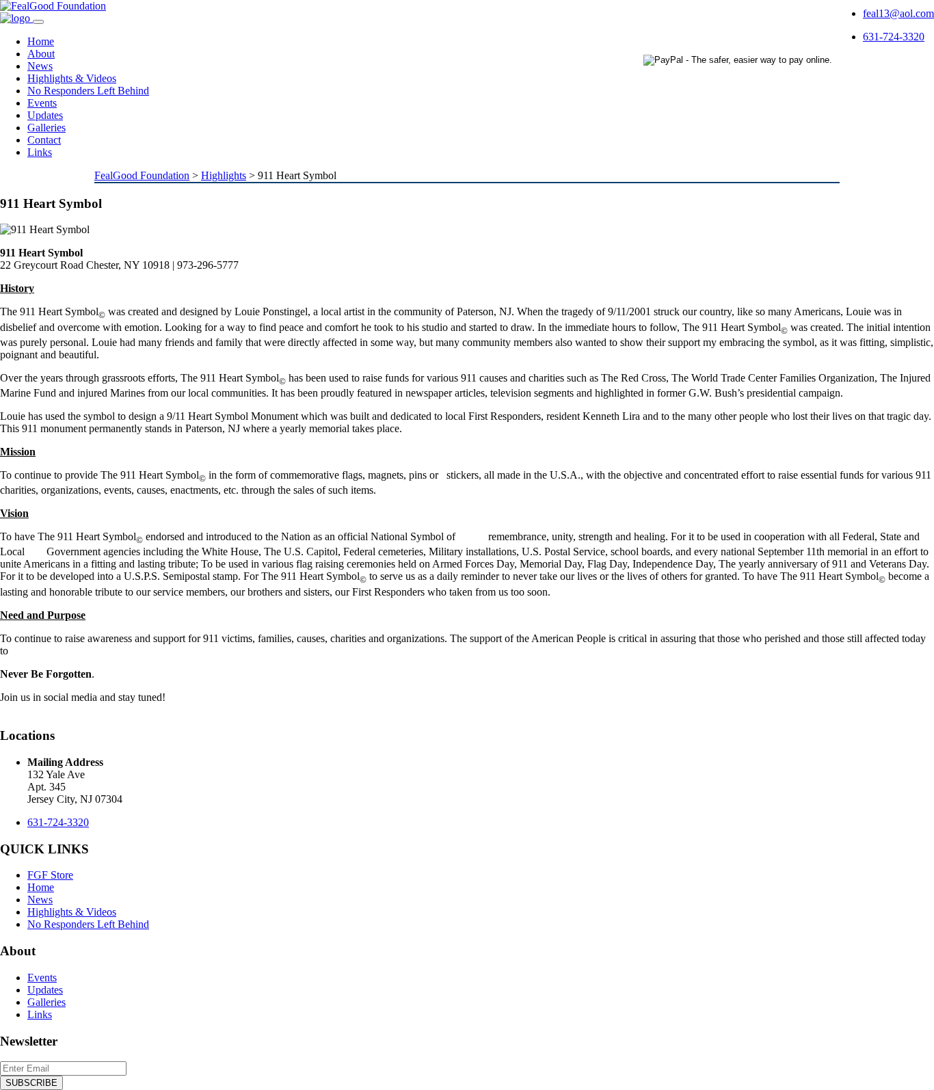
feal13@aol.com (898, 13)
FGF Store (50, 875)
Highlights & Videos (71, 78)
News (40, 66)
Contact (44, 140)
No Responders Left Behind (88, 90)
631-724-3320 (893, 36)
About (41, 53)
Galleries (46, 127)
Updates (45, 115)
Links (39, 152)
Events (42, 103)
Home (40, 41)
